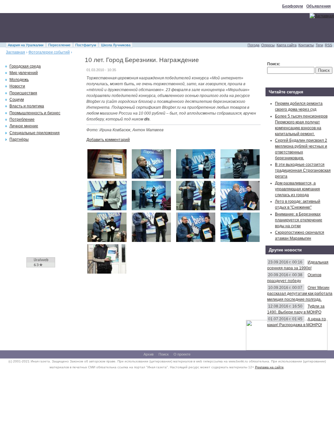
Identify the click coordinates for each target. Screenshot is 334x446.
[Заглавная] (322, 16)
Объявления (318, 6)
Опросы (268, 45)
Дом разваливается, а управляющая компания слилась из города (297, 189)
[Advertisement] (118, 27)
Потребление (22, 119)
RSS (328, 45)
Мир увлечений (23, 73)
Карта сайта (286, 45)
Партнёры (19, 139)
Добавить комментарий (108, 139)
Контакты (306, 45)
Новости (17, 86)
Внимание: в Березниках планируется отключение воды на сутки (298, 220)
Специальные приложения (34, 133)
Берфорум (292, 6)
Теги (319, 45)
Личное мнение (23, 126)
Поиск (164, 354)
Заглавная (15, 52)
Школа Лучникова (115, 45)
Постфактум (85, 45)
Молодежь (19, 79)
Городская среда (25, 66)
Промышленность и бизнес (34, 113)
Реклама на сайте (269, 367)
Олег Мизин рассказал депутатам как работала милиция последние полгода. (299, 293)
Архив (149, 354)
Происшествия (23, 93)
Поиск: (273, 64)
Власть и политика (26, 106)
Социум (16, 99)
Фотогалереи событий (49, 52)
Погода (253, 45)
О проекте (182, 354)
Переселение (59, 45)
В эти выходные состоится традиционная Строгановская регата (303, 170)
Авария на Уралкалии (25, 45)
